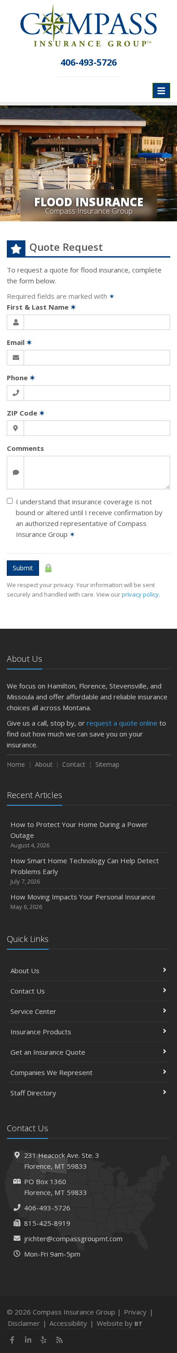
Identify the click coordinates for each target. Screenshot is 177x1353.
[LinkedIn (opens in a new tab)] (28, 1340)
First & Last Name (41, 306)
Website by (120, 1323)
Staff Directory (33, 1092)
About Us (24, 970)
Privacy (135, 1311)
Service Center (33, 1011)
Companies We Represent (51, 1072)
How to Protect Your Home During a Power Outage (79, 834)
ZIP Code (26, 412)
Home (16, 764)
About (44, 764)
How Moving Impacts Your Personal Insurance (82, 901)
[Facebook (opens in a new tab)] (12, 1340)
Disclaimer (24, 1323)
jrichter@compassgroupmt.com (73, 1238)
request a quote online (122, 722)
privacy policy (140, 594)
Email (19, 342)
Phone (21, 377)
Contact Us (27, 990)
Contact (73, 764)
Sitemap (107, 764)
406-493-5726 (47, 1207)
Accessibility (68, 1323)
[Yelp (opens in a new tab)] (44, 1340)
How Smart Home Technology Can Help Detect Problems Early (84, 870)
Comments (25, 448)
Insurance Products (40, 1031)
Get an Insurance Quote (47, 1052)
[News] (59, 1340)
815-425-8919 (47, 1223)
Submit (23, 568)
